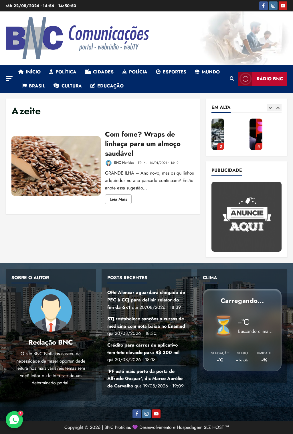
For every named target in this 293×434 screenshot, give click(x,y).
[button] (9, 78)
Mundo (211, 72)
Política (66, 72)
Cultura (72, 86)
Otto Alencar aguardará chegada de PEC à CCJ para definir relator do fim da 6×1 (146, 299)
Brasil (37, 86)
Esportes (174, 72)
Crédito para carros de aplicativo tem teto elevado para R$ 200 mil (217, 134)
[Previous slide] (270, 107)
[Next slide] (278, 107)
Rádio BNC (270, 78)
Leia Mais (121, 200)
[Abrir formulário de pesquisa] (232, 78)
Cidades (103, 72)
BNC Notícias (123, 162)
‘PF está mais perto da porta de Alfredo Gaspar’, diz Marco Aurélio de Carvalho (256, 134)
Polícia (138, 72)
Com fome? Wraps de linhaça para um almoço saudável (56, 166)
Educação (110, 86)
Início (33, 72)
